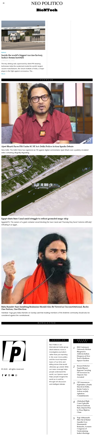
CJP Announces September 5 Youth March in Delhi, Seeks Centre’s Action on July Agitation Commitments (84, 389)
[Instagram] (9, 375)
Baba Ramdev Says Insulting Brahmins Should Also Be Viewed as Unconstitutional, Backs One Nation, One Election (45, 308)
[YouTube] (12, 375)
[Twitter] (5, 375)
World (3, 52)
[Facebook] (2, 375)
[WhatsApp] (16, 375)
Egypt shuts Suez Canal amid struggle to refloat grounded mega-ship (34, 218)
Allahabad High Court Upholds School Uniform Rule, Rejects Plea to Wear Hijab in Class (84, 407)
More (3, 74)
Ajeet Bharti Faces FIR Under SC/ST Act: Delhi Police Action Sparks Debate (37, 146)
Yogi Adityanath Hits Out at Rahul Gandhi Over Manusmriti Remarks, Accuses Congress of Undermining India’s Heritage (84, 426)
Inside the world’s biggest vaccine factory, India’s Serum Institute (22, 56)
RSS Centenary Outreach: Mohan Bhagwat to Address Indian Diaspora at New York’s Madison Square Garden (84, 354)
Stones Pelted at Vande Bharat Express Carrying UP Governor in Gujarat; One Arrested (84, 371)
